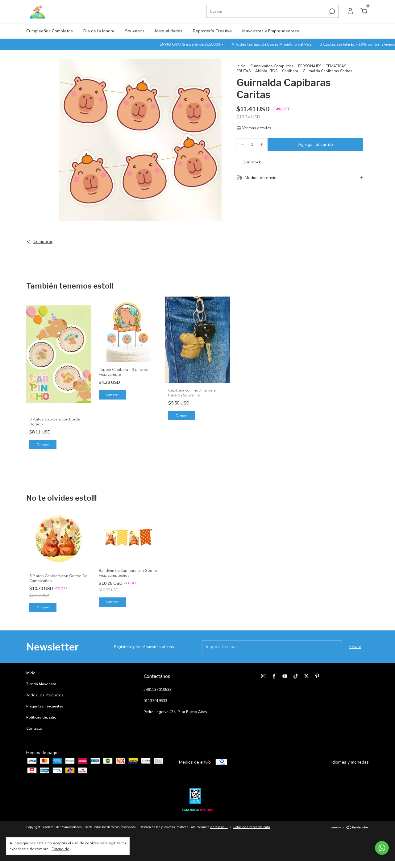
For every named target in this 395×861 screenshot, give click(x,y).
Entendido (60, 849)
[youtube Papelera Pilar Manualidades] (284, 676)
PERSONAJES (309, 66)
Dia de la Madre (98, 31)
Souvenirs (134, 31)
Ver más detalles (256, 127)
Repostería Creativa (212, 31)
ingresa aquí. (219, 827)
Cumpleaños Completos (49, 31)
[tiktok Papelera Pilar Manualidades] (295, 676)
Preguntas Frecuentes (44, 706)
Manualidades (168, 31)
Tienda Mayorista (41, 684)
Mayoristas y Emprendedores (270, 31)
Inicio (241, 66)
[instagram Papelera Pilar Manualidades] (263, 676)
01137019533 (155, 700)
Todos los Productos (45, 695)
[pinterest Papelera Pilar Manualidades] (317, 676)
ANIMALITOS (266, 70)
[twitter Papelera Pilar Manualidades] (306, 676)
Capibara (290, 70)
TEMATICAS (336, 66)
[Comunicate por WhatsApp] (382, 848)
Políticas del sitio (41, 717)
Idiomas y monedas (350, 762)
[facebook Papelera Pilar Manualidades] (274, 676)
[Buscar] (331, 11)
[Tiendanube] (349, 828)
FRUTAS (243, 70)
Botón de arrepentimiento (251, 827)
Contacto (34, 728)
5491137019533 (157, 689)
